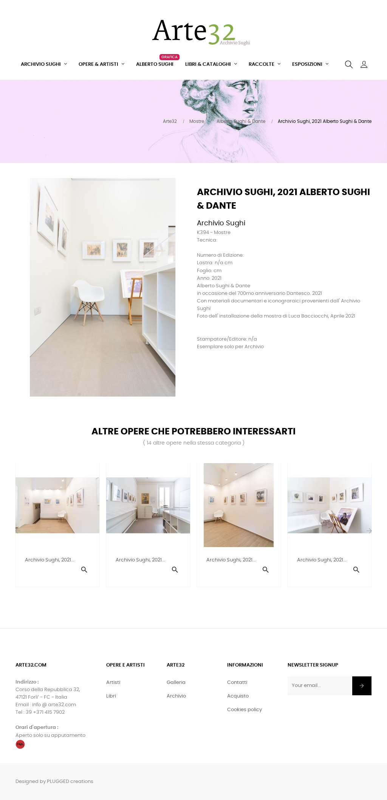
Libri (111, 696)
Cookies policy (244, 709)
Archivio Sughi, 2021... (49, 560)
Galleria (176, 682)
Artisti (113, 682)
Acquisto (238, 696)
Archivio (176, 696)
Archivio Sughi (221, 223)
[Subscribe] (362, 685)
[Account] (364, 65)
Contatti (237, 682)
